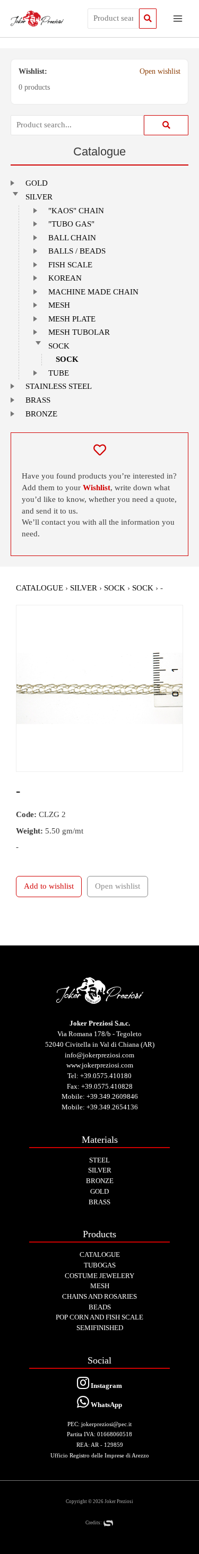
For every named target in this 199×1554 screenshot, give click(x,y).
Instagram (105, 1386)
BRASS (37, 400)
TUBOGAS (100, 1265)
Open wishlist (160, 71)
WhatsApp (105, 1405)
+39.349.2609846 (112, 1096)
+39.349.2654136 (112, 1107)
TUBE (58, 373)
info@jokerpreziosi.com (99, 1055)
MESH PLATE (72, 319)
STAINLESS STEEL (58, 386)
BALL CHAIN (72, 237)
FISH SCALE (70, 265)
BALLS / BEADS (77, 251)
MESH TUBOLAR (79, 332)
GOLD (36, 183)
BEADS (100, 1307)
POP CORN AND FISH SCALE (99, 1317)
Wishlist (96, 487)
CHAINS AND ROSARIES (99, 1296)
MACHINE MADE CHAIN (93, 292)
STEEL (99, 1160)
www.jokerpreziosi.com (99, 1065)
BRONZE (41, 414)
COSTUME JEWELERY (99, 1276)
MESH (59, 305)
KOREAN (65, 278)
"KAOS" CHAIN (76, 210)
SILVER (39, 197)
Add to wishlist (49, 886)
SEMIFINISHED (99, 1328)
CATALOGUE (39, 588)
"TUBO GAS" (71, 224)
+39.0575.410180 (106, 1076)
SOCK (59, 346)
